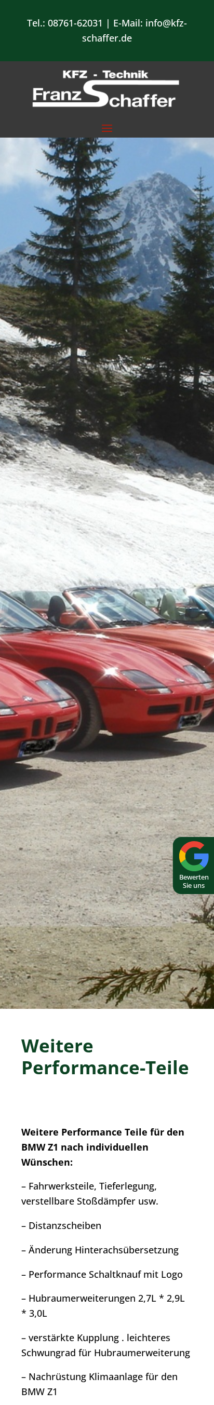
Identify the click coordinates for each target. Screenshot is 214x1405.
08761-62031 (75, 23)
